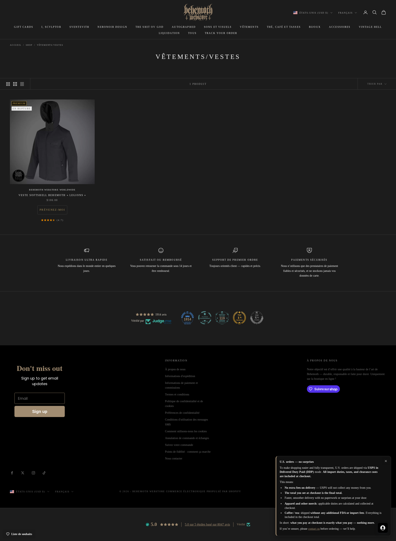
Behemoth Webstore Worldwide (52, 190)
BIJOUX (315, 27)
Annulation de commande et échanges (187, 438)
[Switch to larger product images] (8, 84)
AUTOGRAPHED (184, 27)
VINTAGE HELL (370, 27)
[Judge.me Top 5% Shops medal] (256, 317)
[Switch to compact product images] (22, 84)
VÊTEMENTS (249, 27)
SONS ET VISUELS (218, 27)
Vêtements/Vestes (50, 45)
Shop (29, 45)
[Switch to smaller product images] (15, 84)
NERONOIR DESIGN (112, 27)
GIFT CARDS (23, 27)
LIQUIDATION (169, 33)
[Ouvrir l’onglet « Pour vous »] (383, 528)
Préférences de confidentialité (182, 412)
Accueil (15, 45)
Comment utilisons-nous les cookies (186, 431)
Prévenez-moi (52, 209)
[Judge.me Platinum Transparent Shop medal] (204, 317)
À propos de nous (175, 369)
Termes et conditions (177, 394)
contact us (314, 528)
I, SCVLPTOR (51, 27)
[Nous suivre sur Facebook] (12, 473)
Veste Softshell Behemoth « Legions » (52, 195)
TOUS (192, 33)
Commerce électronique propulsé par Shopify (203, 491)
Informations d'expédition (180, 376)
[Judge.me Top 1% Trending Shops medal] (239, 317)
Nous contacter (173, 458)
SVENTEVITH (80, 27)
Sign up (39, 411)
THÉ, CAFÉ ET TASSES (284, 27)
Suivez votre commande (179, 444)
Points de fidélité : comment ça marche (188, 451)
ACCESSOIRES (340, 27)
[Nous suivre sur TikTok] (44, 473)
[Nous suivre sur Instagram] (33, 473)
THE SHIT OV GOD (150, 27)
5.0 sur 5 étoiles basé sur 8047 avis (207, 524)
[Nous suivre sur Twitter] (23, 473)
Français (345, 13)
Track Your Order (221, 33)
